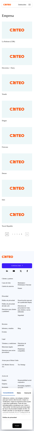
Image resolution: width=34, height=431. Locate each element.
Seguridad (21, 315)
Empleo (4, 380)
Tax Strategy (21, 364)
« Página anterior (7, 234)
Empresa (4, 384)
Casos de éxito (6, 283)
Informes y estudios (8, 328)
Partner (20, 288)
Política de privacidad (8, 300)
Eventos (4, 332)
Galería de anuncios (8, 286)
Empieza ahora (22, 4)
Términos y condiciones (9, 343)
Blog (19, 328)
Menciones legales (7, 347)
